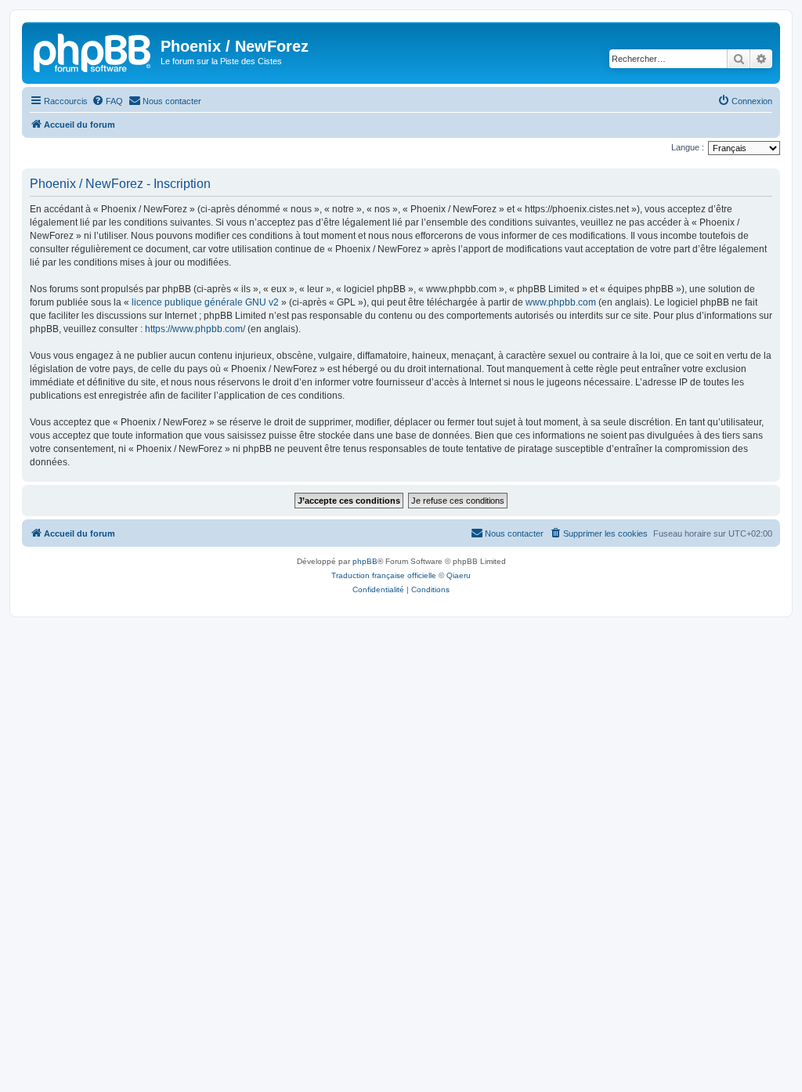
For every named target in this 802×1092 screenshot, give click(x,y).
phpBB (365, 561)
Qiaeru (458, 575)
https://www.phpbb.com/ (195, 329)
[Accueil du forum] (93, 51)
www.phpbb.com (561, 302)
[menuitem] (107, 101)
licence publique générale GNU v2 (205, 302)
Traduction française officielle (383, 575)
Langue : (687, 147)
